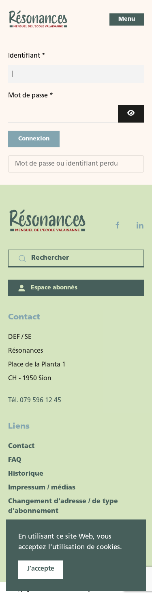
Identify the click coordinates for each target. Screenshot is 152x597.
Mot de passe (30, 96)
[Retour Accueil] (38, 19)
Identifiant (26, 56)
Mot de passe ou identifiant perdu (66, 164)
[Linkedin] (140, 225)
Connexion (33, 139)
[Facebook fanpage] (117, 225)
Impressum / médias (41, 488)
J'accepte (40, 569)
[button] (126, 19)
